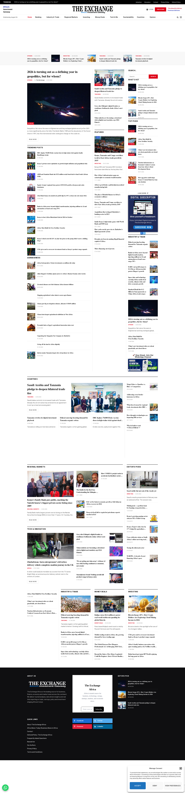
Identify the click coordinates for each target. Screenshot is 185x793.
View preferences (173, 786)
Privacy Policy (165, 2)
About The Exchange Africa (36, 724)
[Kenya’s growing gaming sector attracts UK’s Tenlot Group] (154, 518)
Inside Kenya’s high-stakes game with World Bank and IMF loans (109, 223)
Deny (155, 786)
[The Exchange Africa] (92, 9)
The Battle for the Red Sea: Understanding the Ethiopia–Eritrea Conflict (86, 491)
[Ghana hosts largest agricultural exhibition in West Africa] (31, 316)
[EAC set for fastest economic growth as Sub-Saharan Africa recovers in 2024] (80, 504)
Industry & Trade (53, 17)
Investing (86, 17)
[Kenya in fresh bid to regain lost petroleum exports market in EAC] (80, 514)
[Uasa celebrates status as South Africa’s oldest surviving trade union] (154, 539)
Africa (29, 568)
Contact (155, 2)
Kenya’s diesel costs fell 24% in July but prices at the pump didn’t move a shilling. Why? (62, 240)
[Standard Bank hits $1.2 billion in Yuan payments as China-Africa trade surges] (154, 291)
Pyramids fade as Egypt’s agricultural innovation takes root (55, 325)
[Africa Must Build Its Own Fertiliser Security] (31, 230)
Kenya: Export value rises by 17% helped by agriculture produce (136, 528)
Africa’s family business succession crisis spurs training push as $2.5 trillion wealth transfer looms (141, 645)
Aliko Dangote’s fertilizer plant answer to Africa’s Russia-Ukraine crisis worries (61, 274)
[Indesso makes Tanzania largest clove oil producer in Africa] (31, 355)
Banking (38, 17)
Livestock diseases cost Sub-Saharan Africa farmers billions (55, 284)
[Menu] (181, 17)
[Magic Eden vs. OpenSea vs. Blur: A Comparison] (154, 386)
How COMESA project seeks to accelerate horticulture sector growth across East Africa (112, 474)
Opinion (153, 17)
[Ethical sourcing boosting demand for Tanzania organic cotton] (154, 244)
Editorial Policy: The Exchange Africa (39, 735)
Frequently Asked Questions (37, 738)
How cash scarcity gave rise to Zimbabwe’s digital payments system (109, 230)
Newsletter (31, 742)
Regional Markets (71, 17)
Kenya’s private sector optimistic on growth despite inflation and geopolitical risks (62, 164)
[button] (181, 768)
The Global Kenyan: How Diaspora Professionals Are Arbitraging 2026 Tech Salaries (108, 645)
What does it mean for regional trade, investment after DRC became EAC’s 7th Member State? (137, 406)
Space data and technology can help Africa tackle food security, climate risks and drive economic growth (137, 280)
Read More (33, 139)
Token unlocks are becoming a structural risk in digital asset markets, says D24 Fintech (108, 120)
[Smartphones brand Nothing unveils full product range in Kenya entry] (116, 578)
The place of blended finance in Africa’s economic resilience (107, 195)
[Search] (177, 17)
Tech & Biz (114, 17)
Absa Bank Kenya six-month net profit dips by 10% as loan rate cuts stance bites (62, 196)
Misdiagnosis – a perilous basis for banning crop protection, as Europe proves (137, 507)
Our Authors (31, 745)
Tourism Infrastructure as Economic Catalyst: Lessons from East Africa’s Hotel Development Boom (146, 166)
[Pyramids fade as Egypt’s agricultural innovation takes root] (31, 327)
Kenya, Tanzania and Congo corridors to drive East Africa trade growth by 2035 (109, 158)
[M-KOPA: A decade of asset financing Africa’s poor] (154, 558)
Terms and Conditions (34, 752)
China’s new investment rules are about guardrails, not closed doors (147, 152)
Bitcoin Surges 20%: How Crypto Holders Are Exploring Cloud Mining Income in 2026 (73, 60)
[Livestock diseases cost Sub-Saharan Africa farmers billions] (31, 286)
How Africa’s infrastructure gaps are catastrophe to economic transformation (108, 176)
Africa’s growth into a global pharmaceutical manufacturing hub (109, 186)
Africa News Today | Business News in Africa (42, 728)
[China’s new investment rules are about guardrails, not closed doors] (132, 152)
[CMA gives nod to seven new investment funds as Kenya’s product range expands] (31, 251)
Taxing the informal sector (135, 548)
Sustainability (128, 17)
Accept (137, 786)
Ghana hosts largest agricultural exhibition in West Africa (55, 314)
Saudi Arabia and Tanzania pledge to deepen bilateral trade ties (110, 60)
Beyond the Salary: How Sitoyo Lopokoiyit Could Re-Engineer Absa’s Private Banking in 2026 (109, 655)
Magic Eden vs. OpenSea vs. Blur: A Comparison (136, 385)
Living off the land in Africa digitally (48, 344)
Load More (142, 193)
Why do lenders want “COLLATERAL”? (134, 426)
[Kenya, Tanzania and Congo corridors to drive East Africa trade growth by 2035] (109, 144)
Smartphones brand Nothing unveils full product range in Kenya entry (90, 575)
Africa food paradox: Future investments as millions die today (56, 263)
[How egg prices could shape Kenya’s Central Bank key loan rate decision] (132, 180)
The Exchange (40, 80)
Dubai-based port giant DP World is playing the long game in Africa (142, 655)
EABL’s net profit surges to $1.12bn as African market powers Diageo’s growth (137, 269)
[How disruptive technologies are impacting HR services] (154, 417)
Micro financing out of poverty (105, 249)
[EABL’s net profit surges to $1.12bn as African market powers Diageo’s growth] (154, 269)
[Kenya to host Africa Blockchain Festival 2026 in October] (31, 219)
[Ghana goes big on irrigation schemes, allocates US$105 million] (31, 306)
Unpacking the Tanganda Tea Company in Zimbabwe (53, 336)
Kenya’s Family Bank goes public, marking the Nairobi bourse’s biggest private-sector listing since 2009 (49, 502)
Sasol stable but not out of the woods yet (141, 491)
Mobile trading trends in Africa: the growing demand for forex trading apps (109, 636)
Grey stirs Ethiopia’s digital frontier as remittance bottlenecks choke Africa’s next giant (108, 108)
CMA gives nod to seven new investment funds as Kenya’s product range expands (62, 249)
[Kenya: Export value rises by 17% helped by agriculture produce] (154, 529)
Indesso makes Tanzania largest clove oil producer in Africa (55, 353)
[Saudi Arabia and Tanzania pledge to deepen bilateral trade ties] (127, 58)
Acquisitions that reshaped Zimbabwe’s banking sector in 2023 (107, 213)
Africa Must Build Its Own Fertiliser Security (51, 228)
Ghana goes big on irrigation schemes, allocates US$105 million (56, 304)
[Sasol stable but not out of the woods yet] (142, 479)
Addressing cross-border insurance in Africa (135, 395)
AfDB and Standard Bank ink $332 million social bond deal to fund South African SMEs (62, 175)
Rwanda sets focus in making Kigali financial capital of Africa (109, 240)
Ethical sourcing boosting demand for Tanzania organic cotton (138, 244)
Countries (140, 17)
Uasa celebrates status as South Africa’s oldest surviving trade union (137, 538)
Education (147, 2)
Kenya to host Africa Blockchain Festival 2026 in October (54, 217)
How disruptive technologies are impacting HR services (137, 416)
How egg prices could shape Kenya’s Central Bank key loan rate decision (147, 180)
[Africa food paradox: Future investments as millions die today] (31, 265)
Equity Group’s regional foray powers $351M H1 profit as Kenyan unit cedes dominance (60, 186)
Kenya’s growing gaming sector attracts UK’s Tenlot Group (137, 517)
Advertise (139, 2)
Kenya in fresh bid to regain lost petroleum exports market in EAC (103, 513)
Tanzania (102, 56)
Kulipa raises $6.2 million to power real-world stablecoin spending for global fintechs (107, 617)
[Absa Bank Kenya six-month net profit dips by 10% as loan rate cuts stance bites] (31, 198)
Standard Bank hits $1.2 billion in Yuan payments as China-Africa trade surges (137, 291)
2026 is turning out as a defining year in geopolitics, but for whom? (36, 2)
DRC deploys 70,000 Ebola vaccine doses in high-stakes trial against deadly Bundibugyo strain (60, 154)
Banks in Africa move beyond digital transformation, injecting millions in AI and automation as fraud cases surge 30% (62, 207)
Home (30, 17)
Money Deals (100, 17)
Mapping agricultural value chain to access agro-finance (54, 295)
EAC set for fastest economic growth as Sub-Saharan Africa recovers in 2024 (103, 503)
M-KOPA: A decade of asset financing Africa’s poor (136, 557)
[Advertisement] (92, 36)
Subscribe (160, 9)
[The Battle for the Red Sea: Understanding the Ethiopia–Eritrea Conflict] (87, 479)
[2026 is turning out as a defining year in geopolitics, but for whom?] (55, 58)
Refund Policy (176, 2)
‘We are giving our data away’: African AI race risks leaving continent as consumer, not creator (90, 563)
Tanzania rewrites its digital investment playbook (143, 60)
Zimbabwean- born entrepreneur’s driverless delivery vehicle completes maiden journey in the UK (50, 563)
